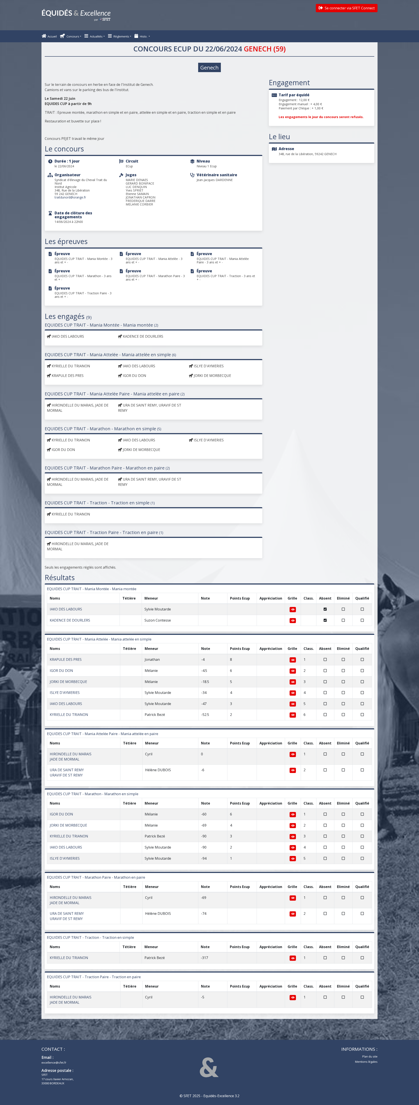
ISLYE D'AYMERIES (65, 692)
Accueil (52, 36)
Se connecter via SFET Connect (349, 8)
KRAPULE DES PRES (66, 659)
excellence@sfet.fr (53, 1062)
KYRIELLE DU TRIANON (69, 714)
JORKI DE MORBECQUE (68, 681)
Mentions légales (366, 1062)
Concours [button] (72, 36)
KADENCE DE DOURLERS (70, 620)
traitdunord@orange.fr (70, 197)
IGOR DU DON (61, 670)
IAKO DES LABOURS (66, 609)
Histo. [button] (143, 36)
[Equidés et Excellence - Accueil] (76, 15)
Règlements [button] (121, 36)
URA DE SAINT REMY (67, 770)
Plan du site (370, 1056)
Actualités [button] (96, 36)
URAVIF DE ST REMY (66, 775)
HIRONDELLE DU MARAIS (70, 754)
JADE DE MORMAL (64, 759)
